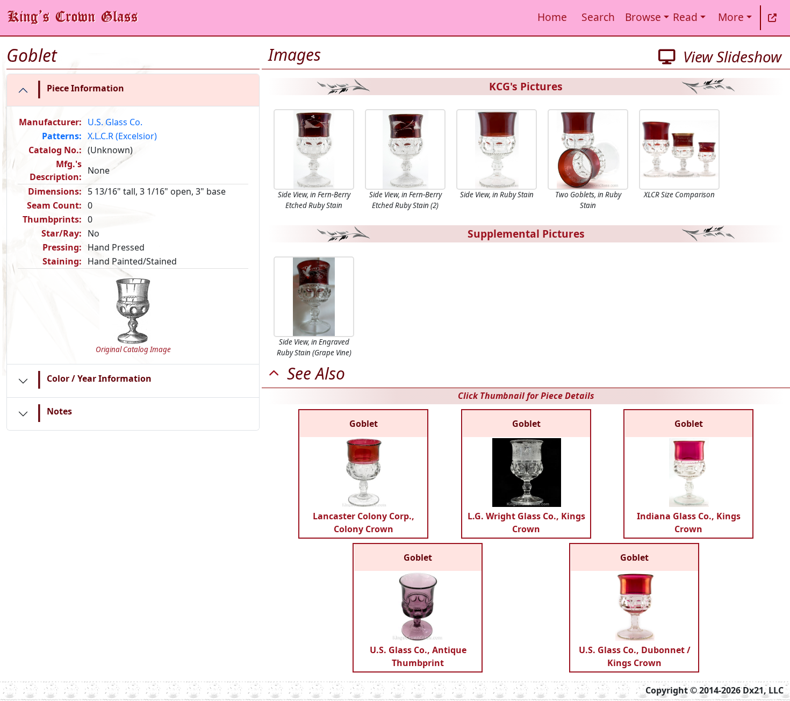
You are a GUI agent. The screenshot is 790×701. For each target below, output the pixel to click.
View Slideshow (728, 56)
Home (552, 17)
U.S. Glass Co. (115, 122)
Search (598, 17)
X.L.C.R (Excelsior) (122, 136)
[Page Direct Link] (772, 18)
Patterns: (62, 136)
